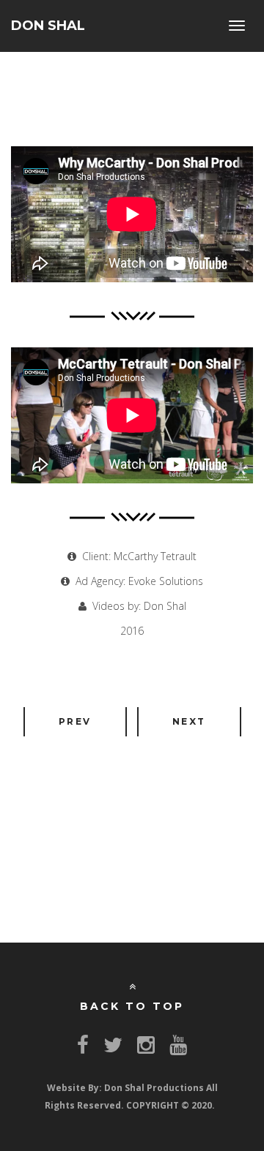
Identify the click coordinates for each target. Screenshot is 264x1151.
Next (189, 721)
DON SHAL (48, 26)
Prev (75, 721)
